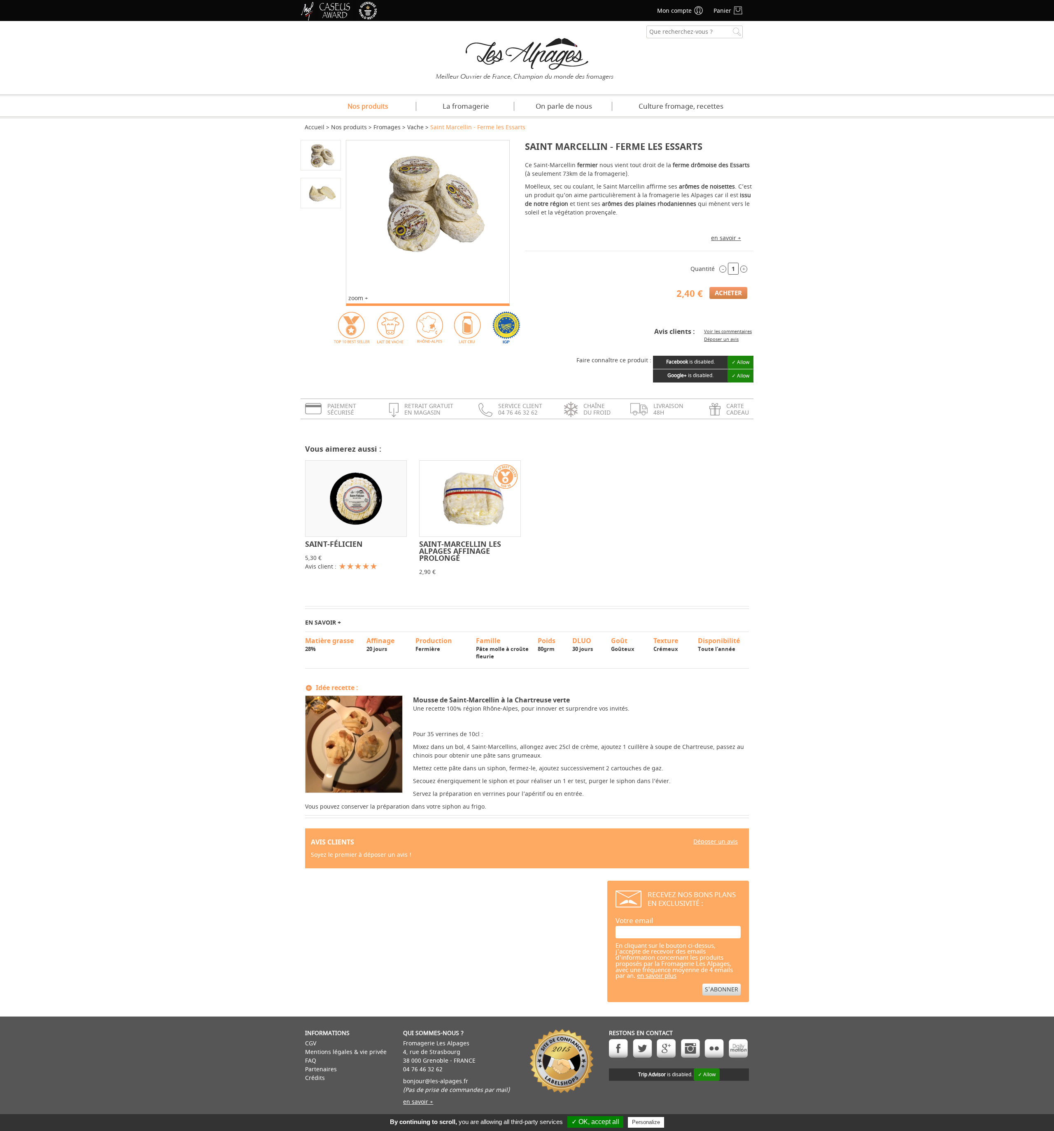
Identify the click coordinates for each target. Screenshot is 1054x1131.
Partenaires (321, 1069)
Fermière (433, 644)
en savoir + (726, 238)
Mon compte (674, 11)
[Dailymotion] (738, 1048)
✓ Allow (740, 362)
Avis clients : (674, 331)
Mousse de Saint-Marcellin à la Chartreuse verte (491, 699)
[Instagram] (690, 1048)
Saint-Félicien (334, 544)
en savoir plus (656, 976)
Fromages (387, 127)
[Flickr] (714, 1048)
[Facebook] (618, 1048)
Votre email (634, 921)
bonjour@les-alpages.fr (435, 1081)
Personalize (646, 1122)
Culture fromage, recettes (681, 106)
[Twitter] (642, 1048)
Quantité (702, 269)
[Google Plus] (666, 1048)
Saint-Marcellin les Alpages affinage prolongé (460, 551)
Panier (722, 11)
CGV (310, 1043)
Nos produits (367, 107)
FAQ (310, 1060)
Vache (415, 127)
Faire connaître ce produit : (613, 360)
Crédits (315, 1078)
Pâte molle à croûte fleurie (502, 648)
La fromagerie (466, 106)
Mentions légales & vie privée (346, 1052)
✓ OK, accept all (595, 1121)
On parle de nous (564, 106)
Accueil (314, 127)
